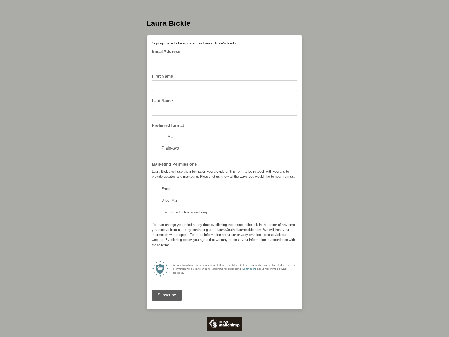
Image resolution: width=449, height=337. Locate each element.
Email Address (167, 51)
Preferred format (168, 125)
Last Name (162, 101)
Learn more (249, 268)
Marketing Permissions (174, 164)
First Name (162, 76)
